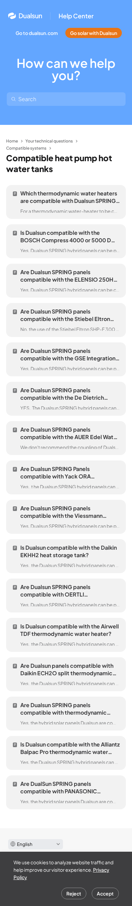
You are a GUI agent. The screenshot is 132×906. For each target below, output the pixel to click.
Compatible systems (26, 148)
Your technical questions (49, 141)
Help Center (76, 16)
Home (12, 141)
